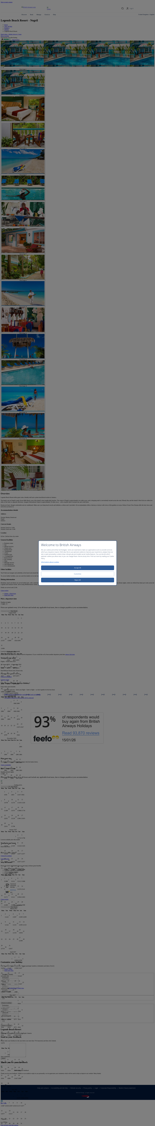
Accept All (77, 568)
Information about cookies (50, 562)
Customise (77, 574)
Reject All (78, 580)
